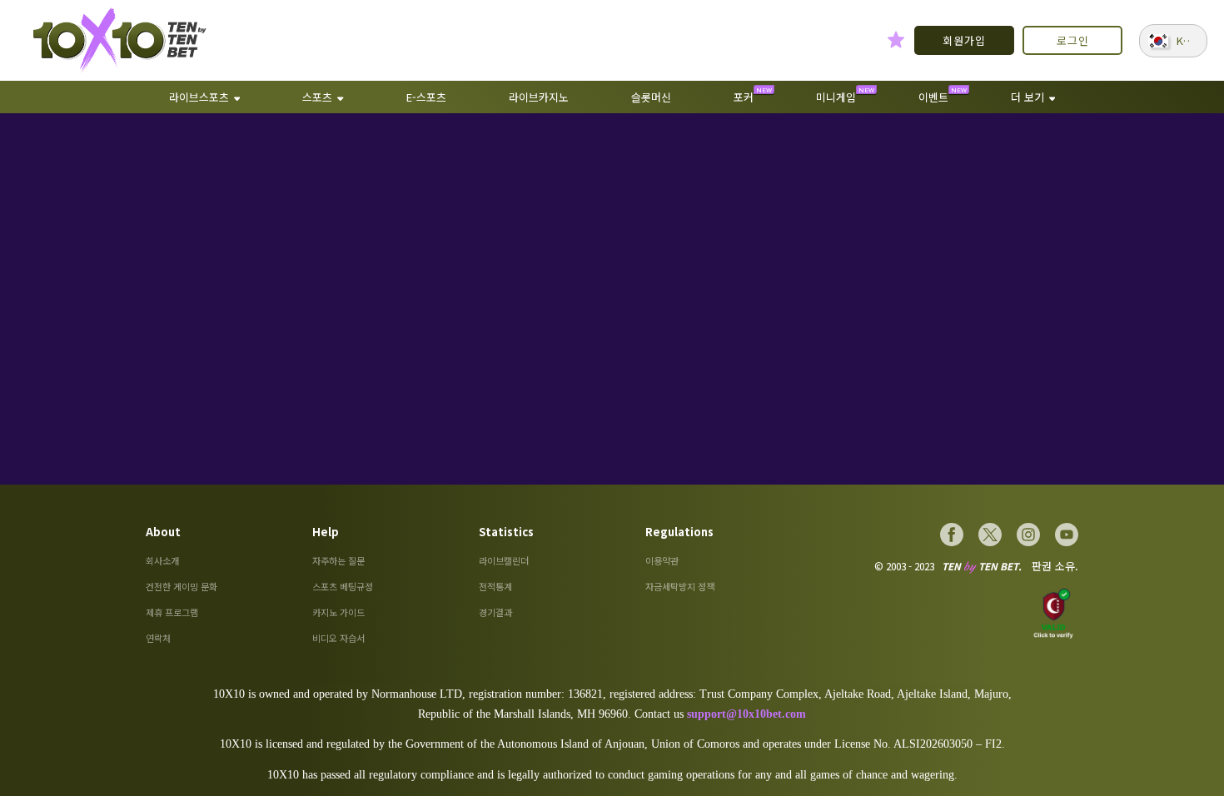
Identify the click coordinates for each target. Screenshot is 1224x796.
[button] (1173, 40)
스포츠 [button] (317, 97)
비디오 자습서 (338, 637)
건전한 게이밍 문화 (181, 586)
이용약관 (662, 560)
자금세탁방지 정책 (679, 586)
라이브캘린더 (504, 560)
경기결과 (495, 612)
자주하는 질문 (338, 560)
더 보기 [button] (1027, 97)
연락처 (158, 637)
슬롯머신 (651, 97)
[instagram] (1028, 534)
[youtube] (1066, 534)
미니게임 (836, 97)
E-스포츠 (426, 97)
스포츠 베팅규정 (342, 586)
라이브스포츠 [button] (199, 97)
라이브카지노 (539, 97)
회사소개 (162, 560)
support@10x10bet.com (746, 714)
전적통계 (495, 586)
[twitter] (990, 534)
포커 (744, 97)
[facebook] (951, 534)
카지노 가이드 (338, 612)
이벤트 (933, 97)
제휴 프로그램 (172, 612)
